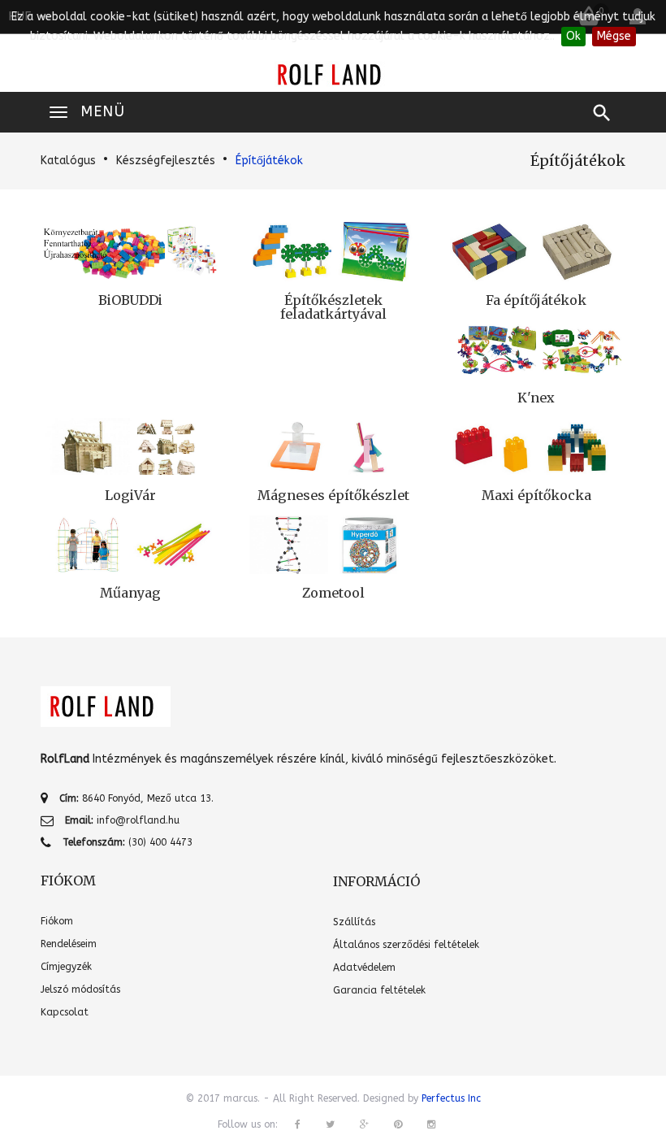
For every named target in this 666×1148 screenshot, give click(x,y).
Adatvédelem (364, 967)
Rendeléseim (69, 944)
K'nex (536, 397)
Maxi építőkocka (536, 495)
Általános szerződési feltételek (406, 944)
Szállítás (354, 922)
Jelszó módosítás (80, 989)
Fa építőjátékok (536, 300)
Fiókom (57, 921)
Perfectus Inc (451, 1098)
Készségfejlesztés (165, 160)
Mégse (614, 36)
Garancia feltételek (379, 990)
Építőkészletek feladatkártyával (333, 307)
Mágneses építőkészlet (333, 495)
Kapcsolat (65, 1012)
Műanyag (130, 593)
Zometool (333, 593)
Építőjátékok (269, 160)
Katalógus (68, 160)
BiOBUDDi (130, 300)
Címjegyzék (66, 966)
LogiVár (130, 495)
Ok (573, 36)
